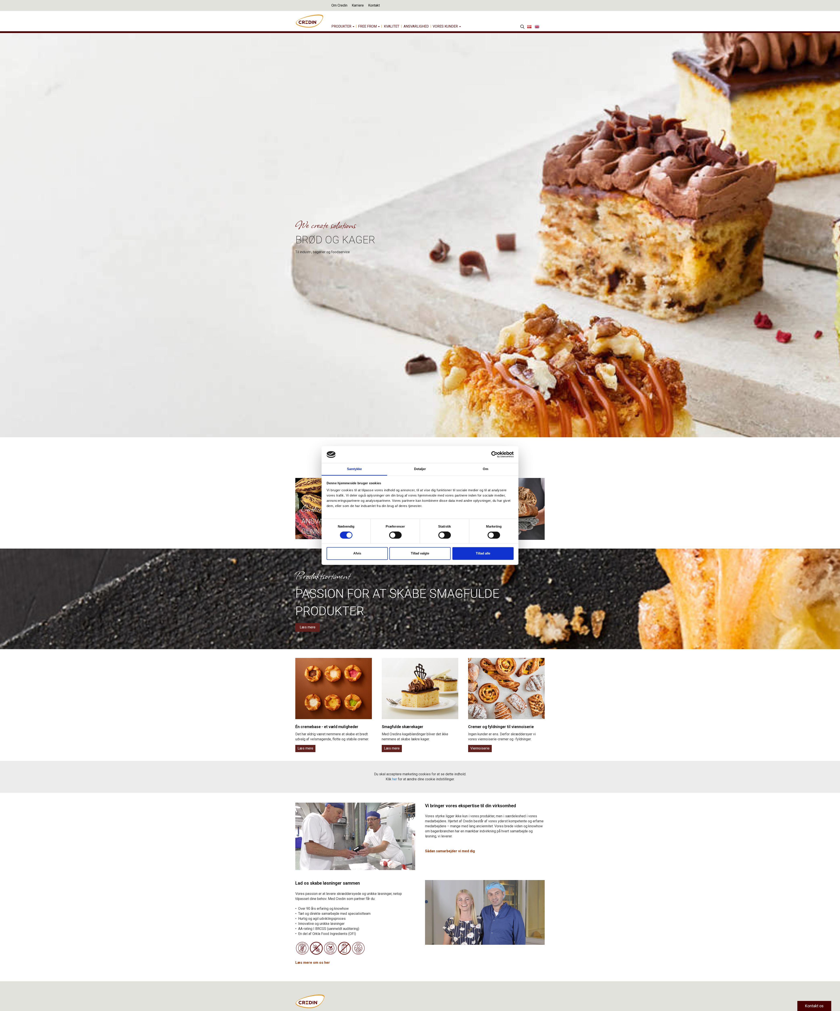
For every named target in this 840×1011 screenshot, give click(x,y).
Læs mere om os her (312, 962)
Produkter (341, 26)
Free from (368, 26)
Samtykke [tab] (354, 469)
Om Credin (339, 5)
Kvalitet (391, 26)
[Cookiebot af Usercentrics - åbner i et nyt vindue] (494, 454)
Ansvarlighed (416, 26)
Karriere (358, 5)
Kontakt (374, 5)
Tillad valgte (420, 553)
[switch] (395, 535)
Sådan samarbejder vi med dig (450, 851)
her (394, 779)
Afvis (357, 553)
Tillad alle (483, 553)
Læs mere (307, 627)
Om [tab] (485, 469)
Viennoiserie (480, 748)
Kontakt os (814, 1006)
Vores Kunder (446, 26)
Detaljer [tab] (420, 469)
